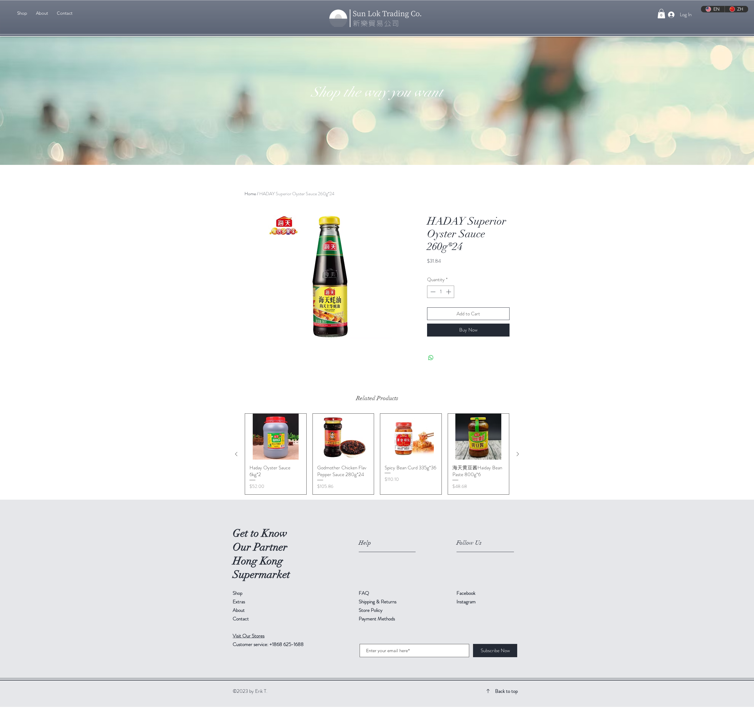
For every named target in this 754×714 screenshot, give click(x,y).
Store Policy (371, 610)
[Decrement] (432, 292)
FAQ (364, 593)
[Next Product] (517, 454)
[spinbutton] (441, 292)
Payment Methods (377, 618)
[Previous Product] (236, 454)
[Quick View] (275, 437)
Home (250, 193)
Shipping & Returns (378, 601)
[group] (377, 454)
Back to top (506, 691)
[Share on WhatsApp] (430, 357)
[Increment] (449, 292)
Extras (239, 601)
